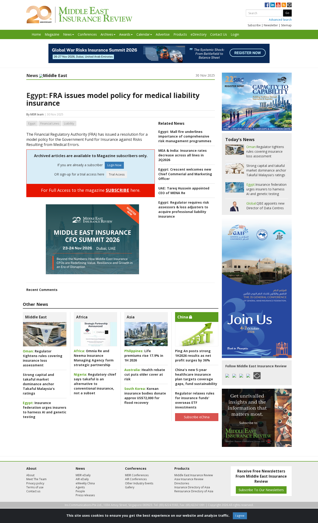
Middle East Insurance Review (193, 475)
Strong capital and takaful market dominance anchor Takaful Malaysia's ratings (39, 383)
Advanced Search (280, 20)
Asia (131, 317)
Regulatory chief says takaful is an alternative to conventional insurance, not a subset (95, 383)
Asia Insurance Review (188, 479)
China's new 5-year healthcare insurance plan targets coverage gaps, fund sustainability (196, 377)
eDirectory (198, 34)
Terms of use (35, 487)
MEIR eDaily (83, 475)
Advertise (163, 34)
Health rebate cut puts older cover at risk (144, 374)
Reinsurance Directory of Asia (193, 491)
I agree (239, 516)
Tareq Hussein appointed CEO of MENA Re (183, 190)
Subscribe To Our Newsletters (261, 490)
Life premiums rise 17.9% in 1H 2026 (143, 355)
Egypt (31, 123)
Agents (80, 487)
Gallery (129, 487)
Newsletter (271, 25)
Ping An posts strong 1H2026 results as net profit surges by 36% (193, 355)
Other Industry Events (139, 483)
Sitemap (286, 25)
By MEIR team (35, 114)
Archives (107, 34)
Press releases (85, 495)
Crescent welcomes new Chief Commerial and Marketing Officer (185, 174)
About (30, 475)
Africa (82, 317)
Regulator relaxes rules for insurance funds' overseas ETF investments (194, 400)
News (67, 34)
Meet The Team (36, 479)
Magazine (52, 34)
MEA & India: (168, 150)
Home (36, 34)
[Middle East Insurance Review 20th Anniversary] (79, 14)
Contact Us (218, 34)
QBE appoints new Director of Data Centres (265, 205)
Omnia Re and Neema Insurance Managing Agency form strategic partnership (94, 358)
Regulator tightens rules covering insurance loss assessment (42, 358)
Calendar (143, 34)
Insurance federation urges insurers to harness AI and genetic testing (44, 410)
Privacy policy (35, 483)
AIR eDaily (82, 479)
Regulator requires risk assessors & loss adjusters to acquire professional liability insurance (183, 209)
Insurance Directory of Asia (192, 487)
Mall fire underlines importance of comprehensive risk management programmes (184, 136)
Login (235, 34)
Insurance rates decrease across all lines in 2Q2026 (182, 155)
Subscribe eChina (197, 417)
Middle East (36, 317)
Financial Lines (49, 123)
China (183, 317)
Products (180, 34)
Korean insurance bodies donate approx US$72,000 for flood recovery (145, 395)
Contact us (33, 491)
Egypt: (37, 95)
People (80, 491)
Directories (181, 483)
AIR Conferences (136, 479)
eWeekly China (85, 483)
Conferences (87, 34)
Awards (124, 34)
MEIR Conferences (137, 475)
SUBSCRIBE (117, 190)
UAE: (162, 188)
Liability (69, 123)
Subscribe (254, 25)
